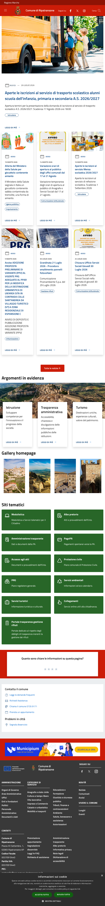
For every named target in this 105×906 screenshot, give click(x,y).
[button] (52, 901)
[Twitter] (76, 10)
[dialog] (52, 889)
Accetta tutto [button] (42, 895)
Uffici (4, 797)
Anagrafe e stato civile (38, 792)
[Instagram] (83, 10)
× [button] (102, 876)
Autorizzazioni (60, 824)
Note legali (58, 853)
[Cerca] (99, 10)
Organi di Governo (10, 790)
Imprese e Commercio (37, 803)
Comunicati (84, 793)
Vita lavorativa (34, 799)
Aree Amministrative (11, 793)
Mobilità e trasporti (36, 811)
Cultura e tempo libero (38, 796)
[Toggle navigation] (5, 10)
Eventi (82, 814)
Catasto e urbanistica (37, 807)
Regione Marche (11, 2)
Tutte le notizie (51, 368)
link (78, 889)
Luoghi (82, 810)
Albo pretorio (59, 845)
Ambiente (57, 812)
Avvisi (13, 85)
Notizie (82, 790)
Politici (5, 805)
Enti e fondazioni (10, 801)
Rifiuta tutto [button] (63, 894)
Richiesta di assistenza (38, 857)
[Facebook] (69, 10)
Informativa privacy (62, 849)
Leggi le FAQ (33, 853)
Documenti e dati (10, 816)
